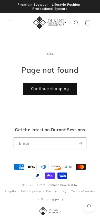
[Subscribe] (80, 143)
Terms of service (83, 191)
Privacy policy (56, 191)
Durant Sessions (47, 185)
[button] (10, 23)
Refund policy (31, 191)
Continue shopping (50, 88)
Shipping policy (52, 199)
